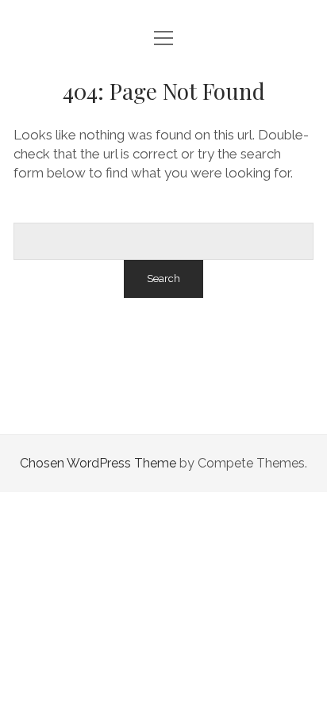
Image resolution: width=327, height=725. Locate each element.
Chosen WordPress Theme (98, 463)
